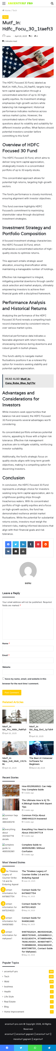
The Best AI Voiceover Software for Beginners (40, 761)
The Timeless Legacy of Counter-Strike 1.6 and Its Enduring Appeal (35, 874)
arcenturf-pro (11, 971)
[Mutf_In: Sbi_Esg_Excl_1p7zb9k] (41, 717)
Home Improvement (14, 1011)
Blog (6, 1006)
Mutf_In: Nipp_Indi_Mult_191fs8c (14, 761)
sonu (8, 36)
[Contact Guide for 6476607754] (10, 894)
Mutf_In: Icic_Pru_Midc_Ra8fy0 (14, 728)
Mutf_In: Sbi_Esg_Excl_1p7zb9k (41, 729)
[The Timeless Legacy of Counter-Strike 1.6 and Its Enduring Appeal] (10, 878)
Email (5, 655)
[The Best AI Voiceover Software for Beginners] (41, 748)
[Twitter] (16, 544)
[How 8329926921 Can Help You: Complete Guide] (10, 790)
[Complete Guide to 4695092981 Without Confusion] (10, 849)
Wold (6, 981)
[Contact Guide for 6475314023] (10, 908)
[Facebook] (8, 544)
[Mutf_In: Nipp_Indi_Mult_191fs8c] (14, 748)
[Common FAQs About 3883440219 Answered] (10, 820)
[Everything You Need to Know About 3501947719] (10, 834)
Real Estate (10, 1001)
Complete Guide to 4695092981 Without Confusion (33, 848)
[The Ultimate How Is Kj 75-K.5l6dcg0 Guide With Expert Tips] (10, 804)
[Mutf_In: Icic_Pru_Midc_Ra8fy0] (14, 717)
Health (7, 991)
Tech (14, 10)
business (8, 986)
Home (7, 10)
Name (6, 643)
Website (6, 667)
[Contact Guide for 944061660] (10, 922)
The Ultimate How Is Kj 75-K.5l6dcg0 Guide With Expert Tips (37, 803)
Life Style (9, 996)
